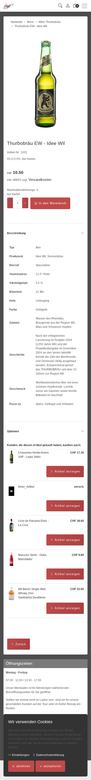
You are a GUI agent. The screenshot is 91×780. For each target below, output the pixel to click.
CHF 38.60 (77, 520)
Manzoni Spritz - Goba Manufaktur (32, 557)
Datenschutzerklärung (49, 755)
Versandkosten (39, 180)
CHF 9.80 (78, 555)
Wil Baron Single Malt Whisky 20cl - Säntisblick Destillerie (32, 593)
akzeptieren (52, 766)
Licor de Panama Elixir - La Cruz (33, 523)
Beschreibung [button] (16, 233)
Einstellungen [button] (20, 755)
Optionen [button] (13, 431)
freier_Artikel (26, 486)
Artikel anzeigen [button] (67, 471)
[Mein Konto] (67, 6)
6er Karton (13, 194)
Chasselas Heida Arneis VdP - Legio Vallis (33, 454)
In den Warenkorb (52, 203)
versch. (79, 486)
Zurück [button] (20, 644)
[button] (60, 6)
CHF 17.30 (77, 452)
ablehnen (23, 766)
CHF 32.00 (77, 589)
